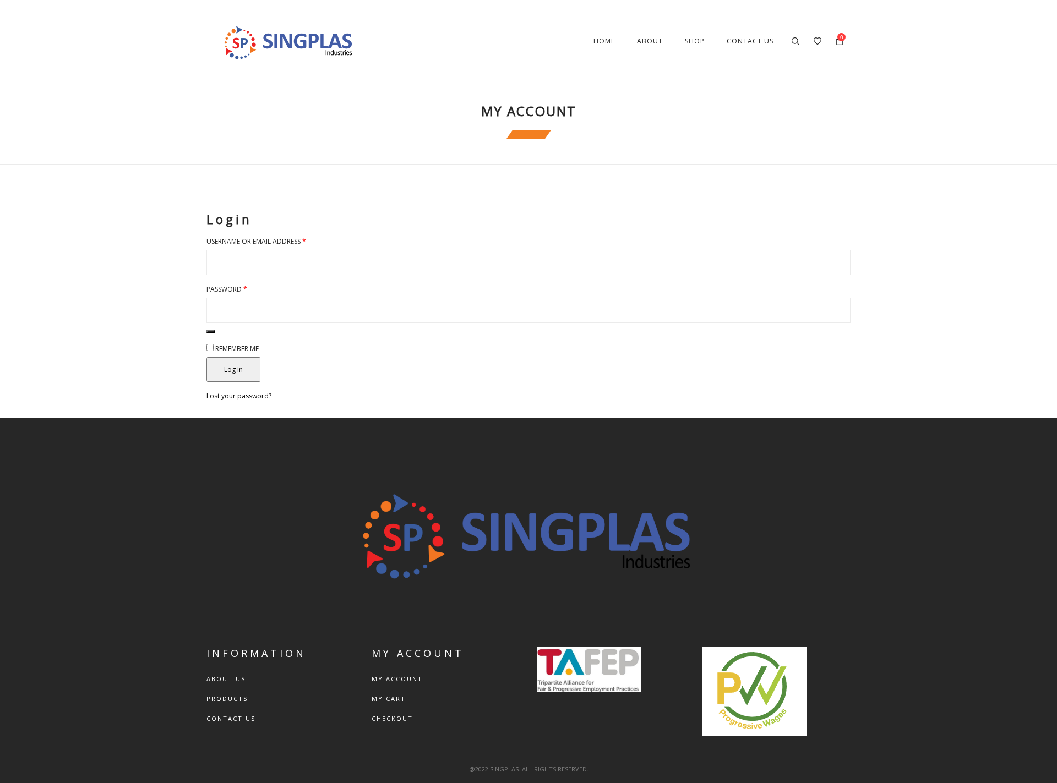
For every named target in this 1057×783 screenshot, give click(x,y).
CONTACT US (230, 718)
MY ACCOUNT (397, 679)
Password (226, 289)
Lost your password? (238, 396)
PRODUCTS (227, 698)
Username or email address (256, 241)
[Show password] (210, 331)
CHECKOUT (392, 718)
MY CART (389, 698)
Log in (233, 369)
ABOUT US (226, 679)
